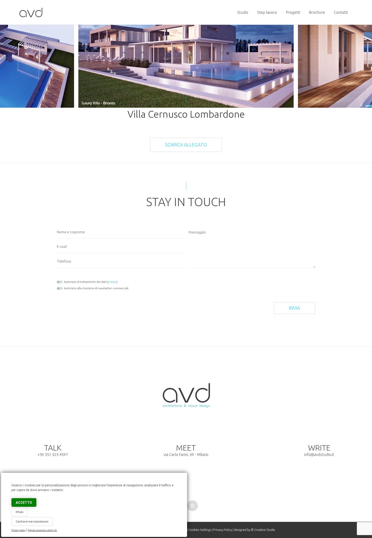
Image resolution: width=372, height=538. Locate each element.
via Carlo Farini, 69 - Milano (186, 451)
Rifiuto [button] (19, 512)
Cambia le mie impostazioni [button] (32, 521)
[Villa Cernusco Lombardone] (31, 12)
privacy (112, 281)
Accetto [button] (24, 503)
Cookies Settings (199, 530)
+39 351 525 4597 (52, 454)
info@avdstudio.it (319, 454)
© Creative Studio (263, 530)
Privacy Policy (222, 530)
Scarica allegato (186, 144)
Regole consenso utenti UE (42, 530)
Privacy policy (18, 530)
